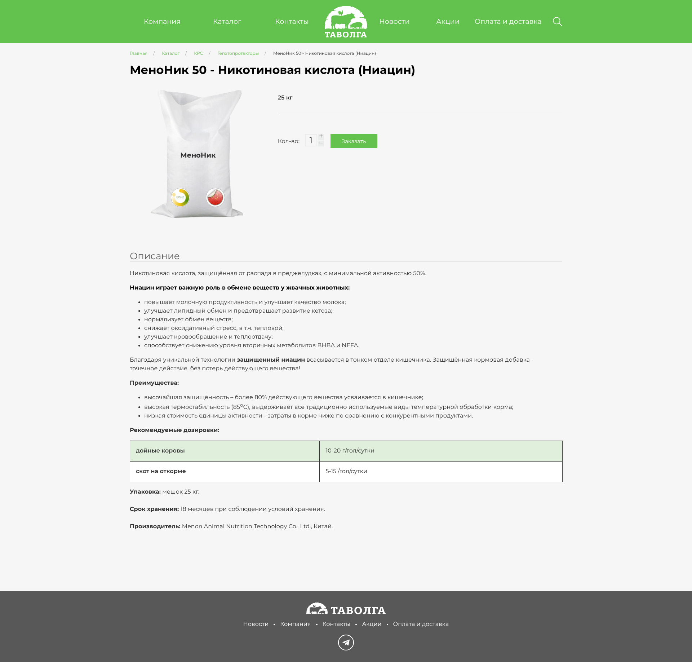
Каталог (227, 21)
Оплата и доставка (508, 21)
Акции (448, 21)
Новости (394, 21)
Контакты (292, 21)
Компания (162, 21)
